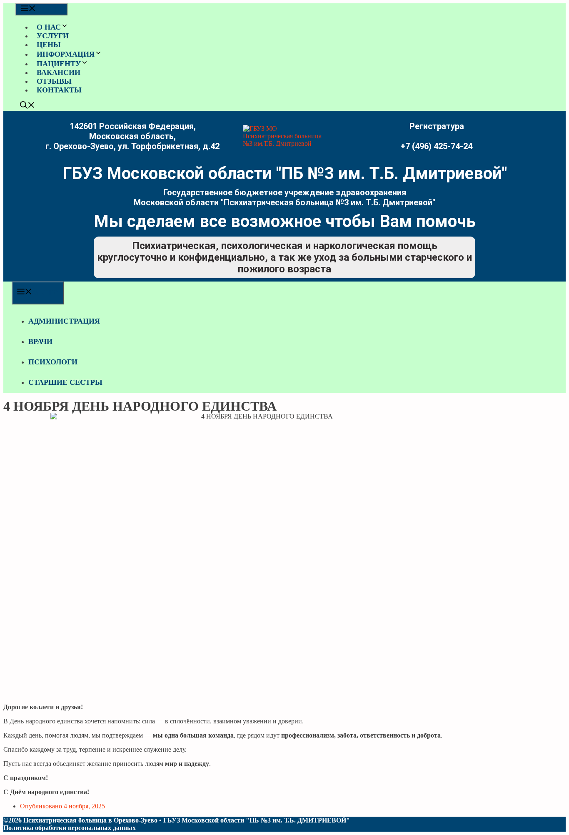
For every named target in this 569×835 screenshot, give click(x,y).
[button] (27, 106)
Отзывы (54, 81)
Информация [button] (66, 54)
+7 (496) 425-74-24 (436, 146)
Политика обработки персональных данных (69, 827)
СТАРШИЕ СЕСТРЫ (65, 382)
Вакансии (58, 72)
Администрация (64, 321)
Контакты (59, 90)
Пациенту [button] (59, 64)
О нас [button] (49, 27)
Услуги (53, 36)
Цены (49, 44)
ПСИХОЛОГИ (52, 362)
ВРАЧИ (40, 341)
